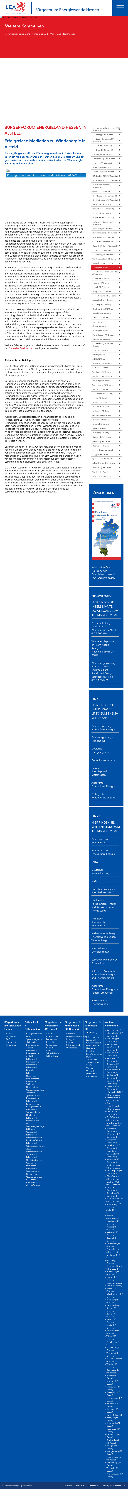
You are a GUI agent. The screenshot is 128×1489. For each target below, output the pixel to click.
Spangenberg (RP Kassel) (102, 458)
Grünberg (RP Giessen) (101, 304)
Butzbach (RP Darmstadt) (102, 163)
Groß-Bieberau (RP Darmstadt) (104, 195)
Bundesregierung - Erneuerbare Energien (103, 727)
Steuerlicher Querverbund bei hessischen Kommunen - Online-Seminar (34, 1179)
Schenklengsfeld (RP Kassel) (103, 463)
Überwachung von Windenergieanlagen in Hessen (35, 1124)
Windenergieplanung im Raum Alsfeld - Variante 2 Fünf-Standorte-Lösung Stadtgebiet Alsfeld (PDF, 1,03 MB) (103, 671)
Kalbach (50, 1047)
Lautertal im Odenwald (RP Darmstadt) (103, 223)
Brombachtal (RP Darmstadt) (103, 158)
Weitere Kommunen (111, 1023)
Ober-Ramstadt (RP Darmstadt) (104, 241)
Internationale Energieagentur (100, 949)
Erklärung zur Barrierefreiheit (113, 1485)
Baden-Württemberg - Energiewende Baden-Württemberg (103, 936)
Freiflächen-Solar (33, 1061)
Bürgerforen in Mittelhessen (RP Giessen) (73, 1025)
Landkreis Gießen (99, 321)
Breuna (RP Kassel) (99, 398)
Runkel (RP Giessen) (100, 350)
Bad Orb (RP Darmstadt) (102, 145)
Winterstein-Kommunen (91, 1075)
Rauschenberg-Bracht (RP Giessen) (102, 344)
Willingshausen (53, 1056)
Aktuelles (10, 1033)
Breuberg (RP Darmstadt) (102, 154)
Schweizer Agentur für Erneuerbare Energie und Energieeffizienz (103, 974)
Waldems (90, 1067)
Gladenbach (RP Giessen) (102, 300)
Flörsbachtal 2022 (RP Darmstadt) (105, 176)
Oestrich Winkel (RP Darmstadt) (105, 246)
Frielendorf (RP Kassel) (101, 411)
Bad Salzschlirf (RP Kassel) (102, 393)
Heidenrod (91, 1048)
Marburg (70, 1041)
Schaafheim (91, 1059)
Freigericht (91, 1039)
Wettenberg (71, 1047)
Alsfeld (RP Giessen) (100, 267)
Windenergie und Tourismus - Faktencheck (34, 1154)
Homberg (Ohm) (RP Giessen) (104, 309)
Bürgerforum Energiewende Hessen (67, 9)
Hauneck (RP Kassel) (100, 419)
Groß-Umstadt (92, 1045)
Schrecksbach (52, 1053)
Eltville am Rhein (93, 1037)
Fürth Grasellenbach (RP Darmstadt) (102, 185)
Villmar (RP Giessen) (100, 367)
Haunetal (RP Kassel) (100, 424)
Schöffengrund (73, 1044)
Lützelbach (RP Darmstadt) (103, 217)
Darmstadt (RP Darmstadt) (102, 167)
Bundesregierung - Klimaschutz (102, 738)
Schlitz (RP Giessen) (100, 359)
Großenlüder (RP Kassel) (102, 415)
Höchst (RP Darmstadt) (101, 204)
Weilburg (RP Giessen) (101, 380)
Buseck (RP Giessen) (100, 278)
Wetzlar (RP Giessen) (100, 389)
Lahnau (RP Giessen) (100, 317)
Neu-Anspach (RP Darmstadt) (104, 237)
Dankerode (51, 1039)
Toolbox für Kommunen (11, 1043)
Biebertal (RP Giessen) (101, 282)
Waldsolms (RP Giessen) (102, 376)
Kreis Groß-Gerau (94, 1053)
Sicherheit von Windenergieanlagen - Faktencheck (35, 1089)
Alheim (49, 1033)
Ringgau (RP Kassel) (100, 454)
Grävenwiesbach (93, 1042)
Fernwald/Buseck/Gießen (77, 1036)
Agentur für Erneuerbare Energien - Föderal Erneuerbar (104, 989)
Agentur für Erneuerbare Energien (103, 784)
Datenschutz (93, 1485)
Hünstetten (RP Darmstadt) (103, 208)
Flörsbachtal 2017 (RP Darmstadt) (105, 180)
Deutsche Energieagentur (100, 750)
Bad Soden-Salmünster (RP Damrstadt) (103, 140)
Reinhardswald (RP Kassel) (102, 450)
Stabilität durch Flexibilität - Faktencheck (33, 1115)
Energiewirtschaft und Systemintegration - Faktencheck (34, 1037)
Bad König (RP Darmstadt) (102, 134)
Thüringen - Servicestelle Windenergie (98, 922)
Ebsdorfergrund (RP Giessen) (104, 295)
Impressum (80, 1485)
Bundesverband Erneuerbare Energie (103, 852)
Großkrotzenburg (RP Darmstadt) (105, 200)
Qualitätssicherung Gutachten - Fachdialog (34, 1162)
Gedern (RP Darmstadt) (101, 191)
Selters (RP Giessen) (100, 354)
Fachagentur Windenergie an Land (103, 795)
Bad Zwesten (52, 1036)
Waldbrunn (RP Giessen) (102, 372)
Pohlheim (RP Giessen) (101, 339)
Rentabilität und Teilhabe (33, 1082)
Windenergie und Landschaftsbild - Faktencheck (34, 1140)
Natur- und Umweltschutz (32, 1077)
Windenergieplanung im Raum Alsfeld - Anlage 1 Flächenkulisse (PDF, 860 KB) (103, 648)
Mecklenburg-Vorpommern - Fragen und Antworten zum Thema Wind (103, 905)
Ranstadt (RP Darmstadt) (102, 250)
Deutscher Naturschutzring (100, 871)
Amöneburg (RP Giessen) (102, 263)
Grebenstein (51, 1044)
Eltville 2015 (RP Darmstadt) (103, 171)
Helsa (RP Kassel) (99, 428)
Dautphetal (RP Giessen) (102, 291)
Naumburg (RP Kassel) (101, 441)
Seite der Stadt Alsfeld (21, 348)
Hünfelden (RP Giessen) (101, 313)
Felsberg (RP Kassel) (100, 402)
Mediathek (11, 1036)
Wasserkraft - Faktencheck (32, 1133)
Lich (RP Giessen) (99, 326)
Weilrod (90, 1070)
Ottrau (49, 1050)
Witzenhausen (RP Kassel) (102, 476)
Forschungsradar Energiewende (100, 1002)
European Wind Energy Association (104, 961)
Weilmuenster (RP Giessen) (103, 385)
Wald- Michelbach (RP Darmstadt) (106, 258)
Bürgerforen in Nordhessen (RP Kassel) (52, 1025)
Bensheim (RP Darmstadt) (102, 150)
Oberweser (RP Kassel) (101, 445)
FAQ (8, 1039)
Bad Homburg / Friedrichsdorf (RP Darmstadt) (106, 129)
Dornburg (70, 1033)
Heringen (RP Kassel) (100, 432)
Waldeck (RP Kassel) (100, 471)
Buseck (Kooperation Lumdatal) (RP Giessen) (105, 272)
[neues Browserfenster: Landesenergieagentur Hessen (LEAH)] (15, 5)
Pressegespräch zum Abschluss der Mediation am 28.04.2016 (44, 175)
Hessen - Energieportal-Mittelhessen (99, 771)
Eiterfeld (50, 1041)
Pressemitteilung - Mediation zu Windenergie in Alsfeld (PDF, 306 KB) (104, 628)
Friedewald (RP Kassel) (101, 406)
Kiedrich (90, 1051)
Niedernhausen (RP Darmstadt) (104, 232)
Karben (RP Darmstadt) (101, 213)
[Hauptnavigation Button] (120, 8)
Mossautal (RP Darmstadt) (102, 228)
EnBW (94, 861)
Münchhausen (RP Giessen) (103, 335)
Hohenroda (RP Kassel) (101, 437)
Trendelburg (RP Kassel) (101, 467)
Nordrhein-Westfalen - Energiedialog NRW (103, 890)
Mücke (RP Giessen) (100, 330)
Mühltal (89, 1056)
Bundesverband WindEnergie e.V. (101, 840)
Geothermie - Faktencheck (32, 1066)
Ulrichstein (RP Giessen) (101, 363)
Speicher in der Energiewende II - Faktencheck (34, 1106)
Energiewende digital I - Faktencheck (32, 1047)
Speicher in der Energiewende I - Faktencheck (33, 1098)
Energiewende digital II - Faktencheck (32, 1056)
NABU (94, 881)
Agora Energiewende (103, 759)
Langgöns (70, 1039)
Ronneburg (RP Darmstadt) (103, 254)
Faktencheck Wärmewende (32, 1169)
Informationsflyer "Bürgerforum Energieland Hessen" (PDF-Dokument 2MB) (104, 572)
